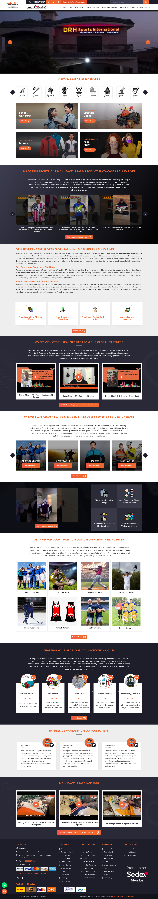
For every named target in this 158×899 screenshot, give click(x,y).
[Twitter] (48, 2)
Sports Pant (108, 849)
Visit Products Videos (45, 523)
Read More (77, 328)
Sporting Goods (92, 7)
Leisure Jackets (110, 862)
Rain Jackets (109, 869)
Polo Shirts (108, 865)
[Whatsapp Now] (4, 885)
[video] (47, 502)
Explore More (77, 634)
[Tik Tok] (27, 875)
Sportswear (79, 7)
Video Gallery (66, 865)
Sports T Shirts (109, 846)
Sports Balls (65, 853)
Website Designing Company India (121, 894)
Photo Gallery (66, 862)
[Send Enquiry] (4, 891)
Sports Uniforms (65, 7)
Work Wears (144, 7)
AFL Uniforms (87, 849)
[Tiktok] (58, 2)
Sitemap (64, 875)
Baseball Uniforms (89, 862)
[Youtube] (22, 875)
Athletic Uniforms (88, 859)
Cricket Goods (66, 856)
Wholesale (123, 7)
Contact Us (65, 872)
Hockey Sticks (66, 859)
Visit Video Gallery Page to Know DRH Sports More (79, 402)
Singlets (107, 872)
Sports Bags (108, 875)
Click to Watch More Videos (77, 234)
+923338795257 (31, 858)
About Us (64, 846)
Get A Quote (77, 473)
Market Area (65, 878)
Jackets (133, 7)
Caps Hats (108, 853)
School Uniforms (67, 849)
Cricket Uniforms (88, 869)
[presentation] (12, 90)
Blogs (63, 869)
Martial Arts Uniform (109, 7)
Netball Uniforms (88, 875)
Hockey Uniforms (88, 872)
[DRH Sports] (13, 5)
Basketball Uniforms (89, 865)
